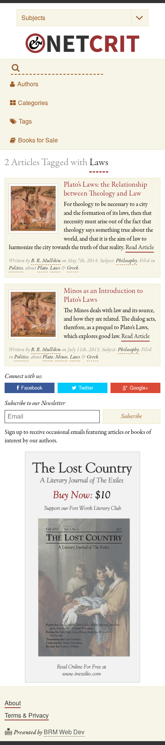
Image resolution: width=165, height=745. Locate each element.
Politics (16, 268)
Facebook (31, 387)
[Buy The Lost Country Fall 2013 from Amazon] (82, 566)
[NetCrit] (82, 43)
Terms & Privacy (27, 715)
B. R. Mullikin (46, 261)
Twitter (85, 387)
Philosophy (126, 261)
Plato (42, 268)
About (13, 702)
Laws (55, 268)
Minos (61, 357)
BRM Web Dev (64, 731)
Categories (32, 102)
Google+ (138, 387)
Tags (24, 121)
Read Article (139, 247)
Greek (72, 268)
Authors (27, 83)
